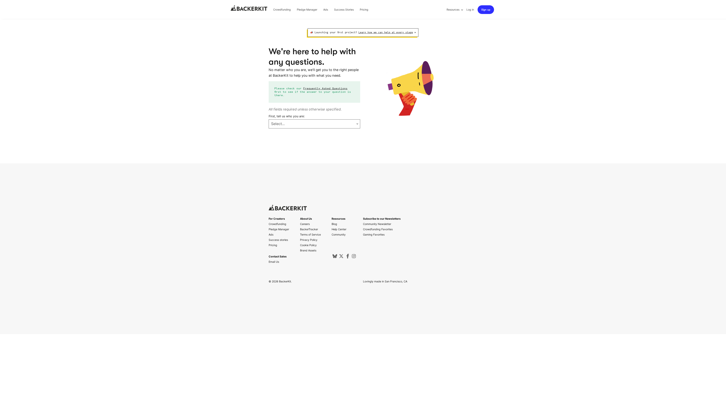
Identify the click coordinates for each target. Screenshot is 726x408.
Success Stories (344, 9)
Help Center (339, 229)
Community (339, 234)
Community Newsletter (377, 224)
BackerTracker (309, 229)
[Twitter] (341, 257)
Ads (325, 9)
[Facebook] (347, 257)
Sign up (485, 9)
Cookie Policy (308, 245)
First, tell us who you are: (287, 116)
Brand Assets (308, 250)
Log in (470, 9)
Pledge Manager (307, 9)
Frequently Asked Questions (325, 88)
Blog (334, 224)
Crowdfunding (282, 9)
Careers (305, 224)
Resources (453, 9)
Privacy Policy (308, 239)
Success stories (278, 239)
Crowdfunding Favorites (378, 229)
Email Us (274, 261)
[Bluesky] (335, 257)
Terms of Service (310, 234)
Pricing (364, 9)
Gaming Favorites (374, 234)
